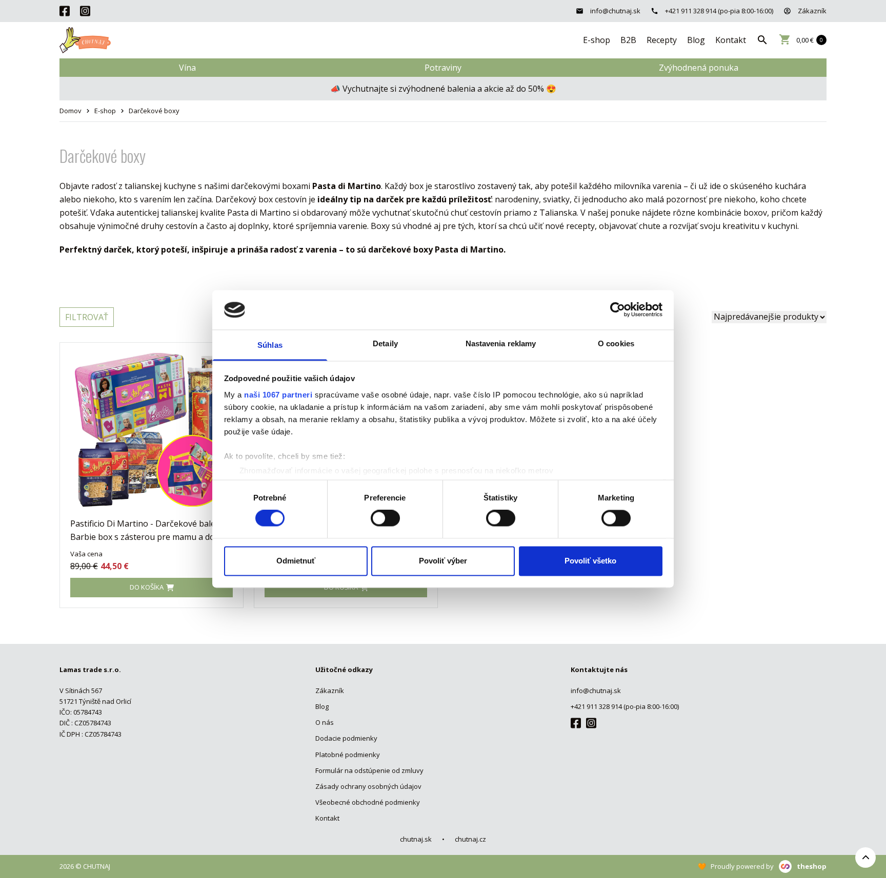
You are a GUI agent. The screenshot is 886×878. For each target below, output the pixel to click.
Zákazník (811, 10)
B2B (628, 40)
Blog (696, 40)
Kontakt (730, 40)
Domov (70, 110)
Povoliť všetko (590, 560)
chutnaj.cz (470, 839)
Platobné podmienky (347, 754)
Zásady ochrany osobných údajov (368, 786)
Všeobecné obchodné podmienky (367, 802)
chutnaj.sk (416, 839)
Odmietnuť (295, 560)
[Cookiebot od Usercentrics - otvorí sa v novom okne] (617, 310)
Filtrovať (86, 317)
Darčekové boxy (154, 110)
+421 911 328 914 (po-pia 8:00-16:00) (718, 10)
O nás (324, 722)
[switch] (385, 518)
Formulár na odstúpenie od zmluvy (369, 770)
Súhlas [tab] (270, 345)
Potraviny (443, 67)
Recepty (662, 40)
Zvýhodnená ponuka (698, 67)
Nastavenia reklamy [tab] (501, 343)
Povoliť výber (443, 560)
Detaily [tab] (385, 343)
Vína (187, 67)
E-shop (596, 40)
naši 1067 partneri (278, 394)
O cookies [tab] (616, 343)
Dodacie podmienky (346, 738)
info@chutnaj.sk (614, 10)
